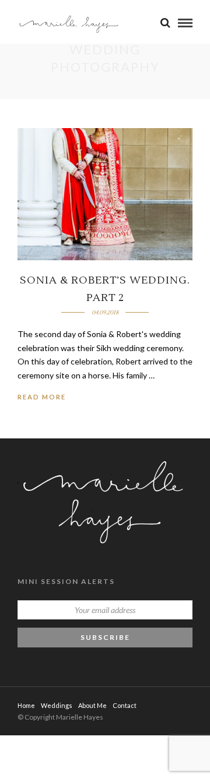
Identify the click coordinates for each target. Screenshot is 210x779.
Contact (124, 705)
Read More (42, 397)
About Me (92, 705)
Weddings (56, 705)
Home (26, 705)
